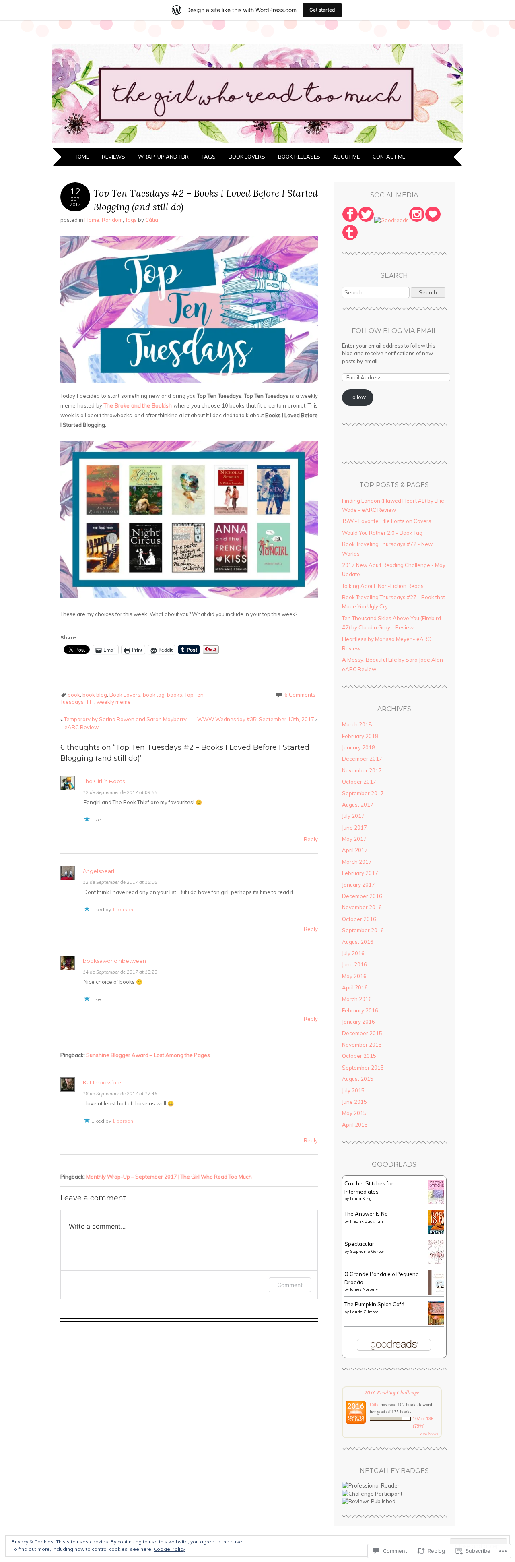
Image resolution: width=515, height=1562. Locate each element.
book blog (94, 694)
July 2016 (353, 953)
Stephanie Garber (367, 1251)
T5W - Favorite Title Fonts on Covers (386, 521)
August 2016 (357, 942)
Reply (311, 839)
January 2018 (358, 747)
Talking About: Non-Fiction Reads (383, 586)
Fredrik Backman (366, 1221)
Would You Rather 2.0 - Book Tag (382, 533)
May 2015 (354, 1113)
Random (112, 220)
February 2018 (360, 736)
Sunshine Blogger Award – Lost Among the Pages (148, 1055)
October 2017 (359, 781)
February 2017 (360, 873)
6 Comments (299, 694)
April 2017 (355, 850)
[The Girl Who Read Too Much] (257, 143)
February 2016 (360, 1010)
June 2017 (354, 827)
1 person (122, 909)
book (74, 694)
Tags (209, 156)
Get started (322, 10)
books (174, 694)
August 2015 (357, 1079)
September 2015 (363, 1067)
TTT (90, 702)
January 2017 (358, 884)
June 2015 (354, 1102)
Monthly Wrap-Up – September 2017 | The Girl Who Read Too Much (169, 1176)
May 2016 (354, 976)
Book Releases (299, 156)
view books (429, 1433)
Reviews (113, 156)
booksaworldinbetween (114, 961)
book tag (154, 694)
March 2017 (357, 862)
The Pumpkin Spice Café (374, 1304)
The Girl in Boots (104, 781)
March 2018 (357, 724)
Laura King (361, 1198)
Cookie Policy (169, 1549)
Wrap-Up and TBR (163, 156)
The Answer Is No (366, 1213)
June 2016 (354, 964)
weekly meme (114, 702)
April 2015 (355, 1124)
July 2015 (353, 1090)
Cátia (151, 220)
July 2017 (353, 816)
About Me (346, 156)
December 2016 (362, 896)
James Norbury (364, 1289)
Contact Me (389, 156)
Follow (358, 397)
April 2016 (355, 987)
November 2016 (362, 907)
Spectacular (359, 1244)
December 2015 (362, 1033)
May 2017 (354, 839)
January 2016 (358, 1021)
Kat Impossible (102, 1082)
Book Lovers (247, 156)
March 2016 (357, 999)
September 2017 (363, 793)
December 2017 (362, 758)
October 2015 (359, 1056)
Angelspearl (98, 871)
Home (81, 156)
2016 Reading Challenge (392, 1392)
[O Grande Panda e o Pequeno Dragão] (438, 1293)
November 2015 (362, 1044)
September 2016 (363, 930)
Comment (290, 1284)
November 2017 (362, 770)
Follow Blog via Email (394, 331)
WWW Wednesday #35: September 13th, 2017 (257, 719)
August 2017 (357, 804)
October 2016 (359, 919)
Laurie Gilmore (364, 1311)
